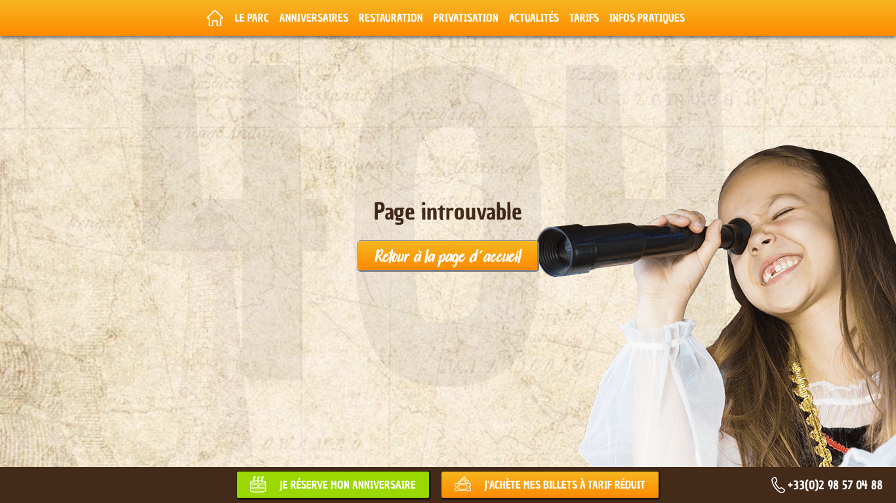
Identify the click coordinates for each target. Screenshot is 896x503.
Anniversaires (313, 17)
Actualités (534, 17)
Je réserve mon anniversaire (347, 484)
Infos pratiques (647, 17)
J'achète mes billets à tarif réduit (564, 484)
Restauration (391, 17)
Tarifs (584, 17)
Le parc (252, 17)
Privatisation (466, 17)
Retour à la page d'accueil (448, 255)
